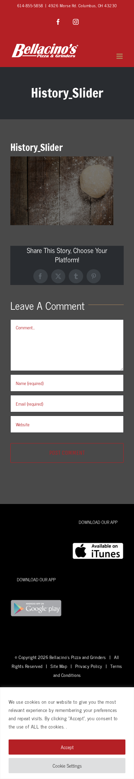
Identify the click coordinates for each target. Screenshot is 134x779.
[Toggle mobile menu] (120, 56)
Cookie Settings (67, 765)
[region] (67, 733)
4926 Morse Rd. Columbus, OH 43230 (82, 5)
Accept (67, 747)
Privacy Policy (88, 666)
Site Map (59, 666)
